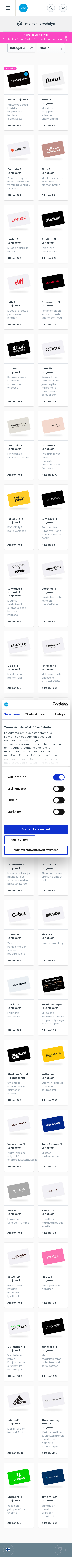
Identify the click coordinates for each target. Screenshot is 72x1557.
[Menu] (8, 8)
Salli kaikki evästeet (36, 829)
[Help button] (60, 1550)
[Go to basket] (63, 8)
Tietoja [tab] (60, 714)
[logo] (22, 8)
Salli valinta (19, 840)
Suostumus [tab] (12, 714)
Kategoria (17, 48)
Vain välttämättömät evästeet (36, 850)
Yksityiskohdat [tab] (35, 714)
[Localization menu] (8, 1550)
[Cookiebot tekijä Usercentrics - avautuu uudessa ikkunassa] (51, 704)
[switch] (59, 789)
